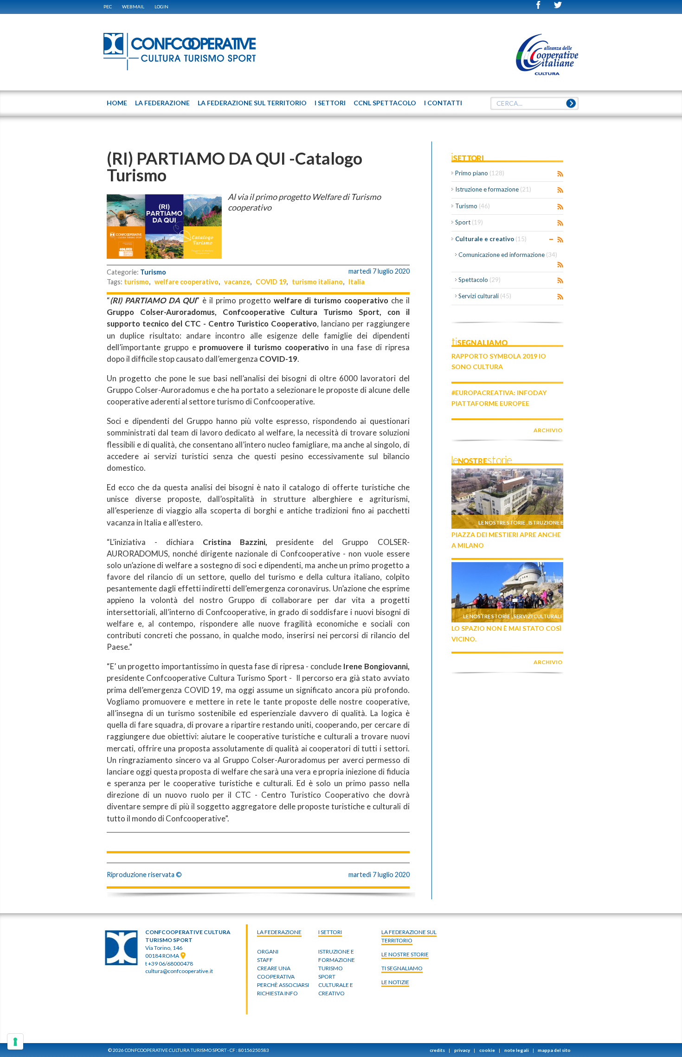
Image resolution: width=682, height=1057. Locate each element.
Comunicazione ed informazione (507, 254)
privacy (462, 1050)
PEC (107, 6)
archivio (548, 430)
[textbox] (534, 103)
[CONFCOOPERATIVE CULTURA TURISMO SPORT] (180, 52)
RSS (560, 174)
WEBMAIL (133, 6)
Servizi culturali (484, 296)
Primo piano (479, 173)
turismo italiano (317, 282)
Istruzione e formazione (493, 189)
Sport (469, 222)
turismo (136, 282)
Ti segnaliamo (402, 968)
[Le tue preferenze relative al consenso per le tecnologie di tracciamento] (15, 1042)
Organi (267, 951)
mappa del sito (554, 1050)
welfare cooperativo (186, 282)
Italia (356, 282)
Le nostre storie (501, 522)
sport (326, 976)
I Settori (330, 932)
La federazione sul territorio (409, 936)
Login (161, 6)
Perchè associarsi (283, 984)
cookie (487, 1050)
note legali (516, 1050)
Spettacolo (479, 279)
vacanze (237, 282)
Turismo (153, 272)
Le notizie (395, 982)
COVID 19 (271, 282)
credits (437, 1050)
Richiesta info (277, 993)
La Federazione (279, 932)
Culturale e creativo (491, 239)
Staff (265, 959)
